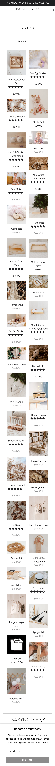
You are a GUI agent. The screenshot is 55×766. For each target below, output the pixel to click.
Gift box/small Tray (16, 247)
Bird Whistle (38, 353)
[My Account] (2, 8)
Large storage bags (16, 606)
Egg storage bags (38, 508)
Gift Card (16, 644)
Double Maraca (16, 105)
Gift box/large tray (38, 248)
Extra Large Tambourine (38, 543)
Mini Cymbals (38, 476)
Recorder (38, 137)
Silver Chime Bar (16, 423)
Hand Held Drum (16, 353)
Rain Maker (16, 178)
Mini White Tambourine (38, 163)
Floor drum (38, 577)
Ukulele (16, 510)
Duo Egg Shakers (38, 59)
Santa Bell (38, 103)
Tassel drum (16, 573)
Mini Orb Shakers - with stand (16, 140)
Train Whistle (38, 652)
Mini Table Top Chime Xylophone (38, 310)
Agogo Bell (38, 616)
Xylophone (38, 281)
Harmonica (38, 206)
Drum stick (16, 547)
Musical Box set (16, 469)
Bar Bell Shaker (16, 320)
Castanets (16, 214)
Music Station (38, 443)
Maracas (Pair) (16, 681)
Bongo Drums (38, 396)
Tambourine (16, 290)
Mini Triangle (16, 385)
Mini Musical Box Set (16, 62)
